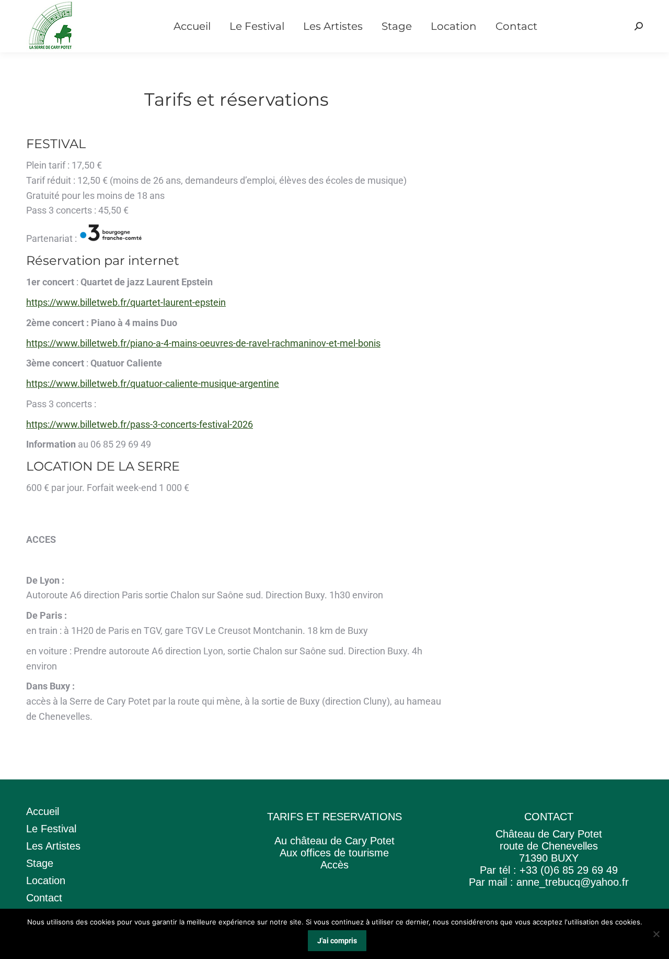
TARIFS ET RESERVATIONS (334, 816)
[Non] (656, 934)
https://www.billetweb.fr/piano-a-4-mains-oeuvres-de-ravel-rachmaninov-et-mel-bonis (203, 343)
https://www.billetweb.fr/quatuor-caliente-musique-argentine (152, 383)
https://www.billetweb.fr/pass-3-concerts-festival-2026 (139, 424)
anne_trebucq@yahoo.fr (572, 882)
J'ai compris (337, 940)
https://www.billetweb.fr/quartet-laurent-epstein (126, 302)
